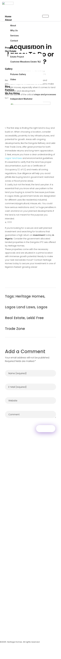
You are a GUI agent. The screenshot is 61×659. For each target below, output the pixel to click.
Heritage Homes (29, 296)
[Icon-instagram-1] (3, 633)
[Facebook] (10, 633)
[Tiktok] (17, 633)
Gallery (8, 69)
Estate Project (17, 56)
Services (14, 35)
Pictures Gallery (18, 74)
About (8, 20)
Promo (8, 48)
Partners (9, 90)
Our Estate (10, 51)
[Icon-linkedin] (24, 633)
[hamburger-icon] (45, 16)
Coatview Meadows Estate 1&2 (25, 61)
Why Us (14, 30)
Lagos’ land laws (13, 158)
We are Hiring (12, 93)
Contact (14, 40)
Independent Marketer (21, 99)
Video (13, 79)
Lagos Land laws (20, 307)
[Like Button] (52, 297)
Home (8, 16)
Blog (7, 86)
